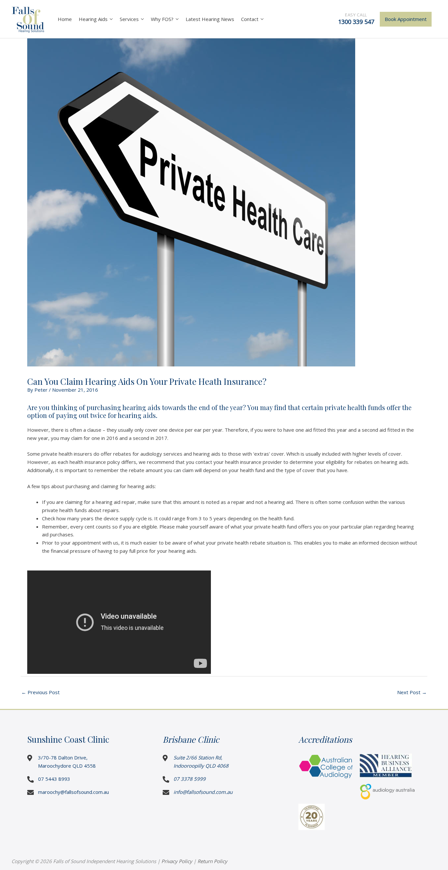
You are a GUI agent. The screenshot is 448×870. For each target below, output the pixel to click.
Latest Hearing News (210, 19)
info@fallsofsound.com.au (203, 792)
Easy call (356, 19)
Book (406, 19)
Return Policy (212, 861)
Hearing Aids (93, 19)
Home (65, 19)
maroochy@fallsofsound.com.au (73, 792)
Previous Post (40, 692)
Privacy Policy (176, 861)
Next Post (412, 692)
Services (129, 19)
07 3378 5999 (189, 779)
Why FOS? (162, 19)
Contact (249, 19)
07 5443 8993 (54, 779)
